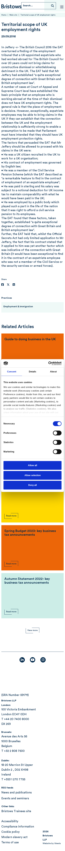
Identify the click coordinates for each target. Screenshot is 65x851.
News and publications (16, 792)
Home (3, 15)
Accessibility (9, 821)
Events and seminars (15, 798)
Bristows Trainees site (16, 811)
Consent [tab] (11, 371)
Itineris (57, 843)
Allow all (32, 465)
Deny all (32, 485)
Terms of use (10, 842)
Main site (13, 15)
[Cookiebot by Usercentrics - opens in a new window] (48, 363)
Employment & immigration (18, 306)
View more (32, 630)
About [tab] (53, 371)
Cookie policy (10, 832)
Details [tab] (32, 371)
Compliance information (17, 826)
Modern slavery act (14, 837)
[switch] (57, 433)
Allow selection (32, 475)
